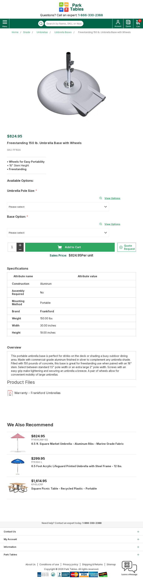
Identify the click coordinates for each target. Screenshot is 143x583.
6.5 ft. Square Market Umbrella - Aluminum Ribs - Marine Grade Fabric (77, 443)
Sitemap (111, 564)
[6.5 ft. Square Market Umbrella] (17, 443)
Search (41, 23)
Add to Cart (73, 247)
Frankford (47, 311)
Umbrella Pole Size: (21, 191)
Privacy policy (70, 564)
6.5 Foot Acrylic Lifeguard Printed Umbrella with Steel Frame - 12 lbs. (76, 466)
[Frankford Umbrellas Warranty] (10, 392)
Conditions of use (49, 564)
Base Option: (17, 216)
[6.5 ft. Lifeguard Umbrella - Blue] (17, 465)
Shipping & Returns (92, 564)
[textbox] (64, 23)
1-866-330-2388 (90, 15)
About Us (31, 564)
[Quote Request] (128, 23)
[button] (129, 575)
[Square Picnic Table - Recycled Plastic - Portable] (17, 487)
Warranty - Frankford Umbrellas (37, 393)
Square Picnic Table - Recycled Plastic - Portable (64, 488)
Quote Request (129, 247)
